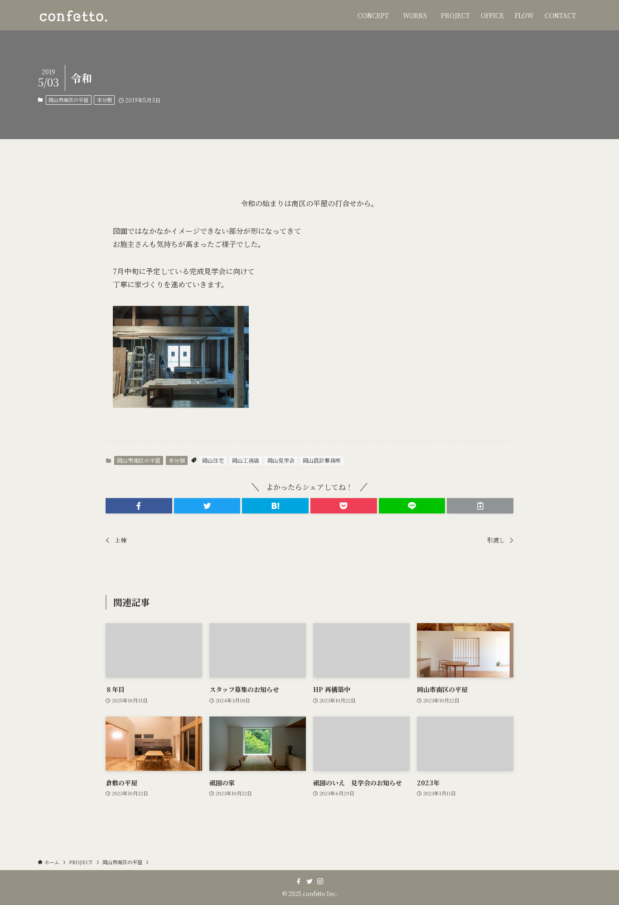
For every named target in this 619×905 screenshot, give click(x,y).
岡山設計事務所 (322, 460)
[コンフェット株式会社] (73, 15)
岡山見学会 (281, 460)
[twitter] (309, 881)
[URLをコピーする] (480, 505)
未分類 (104, 99)
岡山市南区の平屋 (68, 99)
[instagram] (320, 881)
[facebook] (299, 881)
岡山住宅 (213, 460)
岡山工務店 (245, 460)
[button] (139, 505)
